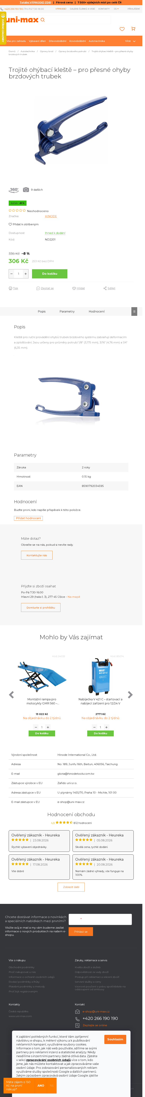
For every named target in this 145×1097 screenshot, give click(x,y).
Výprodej (61, 9)
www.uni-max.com (20, 1016)
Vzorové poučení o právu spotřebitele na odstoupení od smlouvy (100, 988)
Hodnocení (97, 311)
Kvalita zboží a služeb (88, 967)
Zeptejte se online (95, 1025)
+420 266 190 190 (13, 8)
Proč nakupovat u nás (22, 972)
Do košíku (49, 273)
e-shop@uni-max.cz (96, 1011)
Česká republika (18, 1011)
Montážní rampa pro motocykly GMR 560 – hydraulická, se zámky (41, 702)
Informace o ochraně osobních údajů (31, 977)
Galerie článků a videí (82, 9)
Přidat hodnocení (28, 518)
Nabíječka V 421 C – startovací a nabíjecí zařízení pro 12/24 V (101, 701)
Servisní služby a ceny (88, 981)
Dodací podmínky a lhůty (24, 981)
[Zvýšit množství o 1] (25, 273)
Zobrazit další (71, 887)
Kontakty (104, 9)
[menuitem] (16, 41)
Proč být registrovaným (23, 991)
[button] (41, 733)
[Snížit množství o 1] (11, 273)
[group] (41, 700)
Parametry (67, 311)
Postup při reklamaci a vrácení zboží (97, 977)
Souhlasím (115, 1039)
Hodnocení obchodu (71, 814)
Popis (41, 311)
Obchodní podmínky (21, 967)
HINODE (51, 216)
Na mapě (74, 596)
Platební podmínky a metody (27, 986)
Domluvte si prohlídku (41, 607)
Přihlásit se (81, 931)
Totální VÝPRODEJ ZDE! (35, 2)
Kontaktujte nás (37, 555)
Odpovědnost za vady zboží (92, 972)
